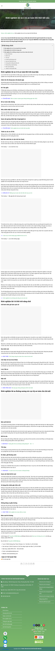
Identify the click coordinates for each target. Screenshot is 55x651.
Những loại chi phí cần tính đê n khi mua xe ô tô (21, 193)
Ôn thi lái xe (5, 610)
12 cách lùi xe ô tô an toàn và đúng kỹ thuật (19, 470)
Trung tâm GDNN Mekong (15, 536)
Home (2, 33)
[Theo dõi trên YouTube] (44, 625)
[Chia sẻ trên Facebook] (24, 564)
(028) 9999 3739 (12, 590)
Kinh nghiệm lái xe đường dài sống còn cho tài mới (15, 298)
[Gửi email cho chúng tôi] (39, 625)
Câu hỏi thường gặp (7, 624)
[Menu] (2, 5)
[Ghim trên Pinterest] (31, 564)
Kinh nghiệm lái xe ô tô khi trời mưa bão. (20, 128)
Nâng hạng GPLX (43, 599)
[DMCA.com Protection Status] (39, 637)
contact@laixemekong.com (12, 593)
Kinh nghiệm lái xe (9, 33)
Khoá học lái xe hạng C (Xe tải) (46, 596)
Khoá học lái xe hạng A (44, 584)
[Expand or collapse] (52, 45)
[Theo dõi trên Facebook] (34, 625)
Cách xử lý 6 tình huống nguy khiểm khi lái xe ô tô (15, 235)
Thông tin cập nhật (7, 621)
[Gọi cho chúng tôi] (41, 625)
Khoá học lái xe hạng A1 (45, 581)
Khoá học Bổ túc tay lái (44, 601)
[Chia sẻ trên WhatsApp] (21, 564)
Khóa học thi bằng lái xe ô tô (39, 536)
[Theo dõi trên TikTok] (36, 625)
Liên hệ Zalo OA (6, 596)
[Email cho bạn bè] (29, 564)
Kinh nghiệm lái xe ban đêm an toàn (17, 512)
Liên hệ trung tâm (7, 627)
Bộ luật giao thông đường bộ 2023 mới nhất (22, 387)
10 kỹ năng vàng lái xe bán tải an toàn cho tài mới (20, 356)
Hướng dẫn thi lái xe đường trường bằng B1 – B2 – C (20, 443)
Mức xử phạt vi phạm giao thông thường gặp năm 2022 (24, 98)
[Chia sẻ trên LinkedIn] (33, 564)
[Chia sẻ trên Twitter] (26, 564)
